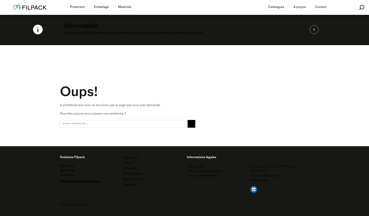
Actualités (130, 169)
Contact (321, 7)
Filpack (128, 163)
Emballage (101, 7)
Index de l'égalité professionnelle (204, 171)
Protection (77, 7)
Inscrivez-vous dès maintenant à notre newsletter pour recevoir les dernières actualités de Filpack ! (133, 33)
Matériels (124, 7)
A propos (299, 7)
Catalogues (276, 7)
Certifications (133, 174)
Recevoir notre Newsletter (80, 182)
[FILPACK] (30, 7)
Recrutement (132, 180)
